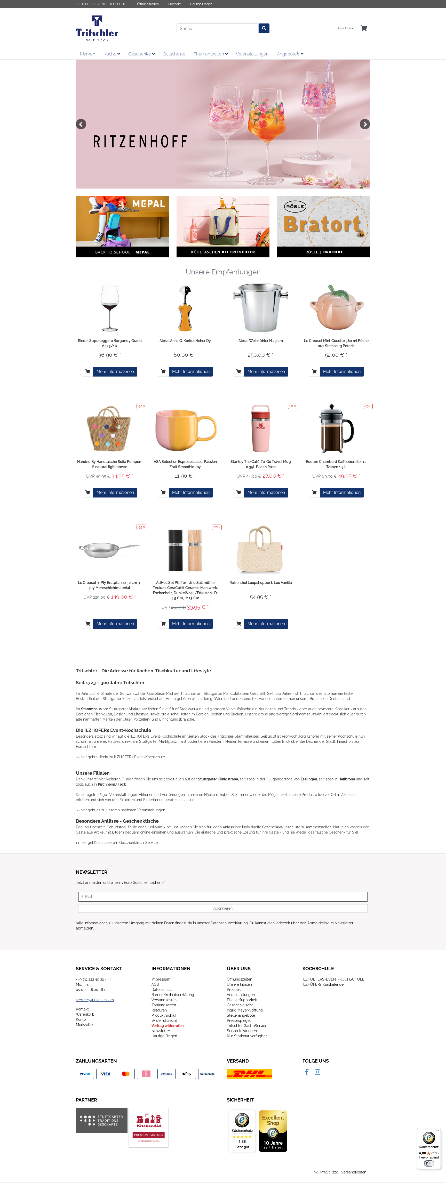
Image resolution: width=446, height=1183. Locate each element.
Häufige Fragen (201, 4)
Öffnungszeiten (148, 4)
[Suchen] (264, 28)
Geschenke (140, 53)
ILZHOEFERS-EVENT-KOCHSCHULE (102, 4)
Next (365, 124)
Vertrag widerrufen (168, 1026)
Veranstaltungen (252, 53)
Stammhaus (91, 709)
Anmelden (345, 28)
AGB (155, 984)
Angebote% (289, 53)
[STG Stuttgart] (102, 1120)
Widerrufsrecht (164, 1020)
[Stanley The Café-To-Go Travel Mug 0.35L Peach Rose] (261, 428)
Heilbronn (346, 779)
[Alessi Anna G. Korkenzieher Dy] (185, 307)
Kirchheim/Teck (112, 784)
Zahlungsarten (164, 1005)
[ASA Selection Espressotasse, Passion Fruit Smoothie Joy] (185, 428)
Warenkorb (85, 1014)
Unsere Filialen (239, 984)
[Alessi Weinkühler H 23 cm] (260, 307)
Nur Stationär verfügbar (247, 1036)
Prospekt (174, 4)
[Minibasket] (363, 28)
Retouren (159, 1010)
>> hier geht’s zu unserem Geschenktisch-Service (117, 843)
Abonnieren (223, 908)
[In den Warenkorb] (87, 372)
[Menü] (438, 1132)
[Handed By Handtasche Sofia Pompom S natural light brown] (109, 428)
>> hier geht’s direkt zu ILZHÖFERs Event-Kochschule (120, 757)
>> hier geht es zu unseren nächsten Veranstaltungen (120, 810)
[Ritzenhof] (223, 124)
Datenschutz (162, 990)
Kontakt (82, 1009)
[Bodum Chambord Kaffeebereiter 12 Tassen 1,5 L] (336, 428)
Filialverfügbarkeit (242, 1000)
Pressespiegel (239, 1020)
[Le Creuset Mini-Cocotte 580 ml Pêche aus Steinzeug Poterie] (336, 307)
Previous (81, 124)
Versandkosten (164, 1000)
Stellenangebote (241, 1015)
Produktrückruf (164, 1015)
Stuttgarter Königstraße (218, 779)
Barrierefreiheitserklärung (173, 995)
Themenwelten (209, 53)
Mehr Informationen (115, 371)
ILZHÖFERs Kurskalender (323, 984)
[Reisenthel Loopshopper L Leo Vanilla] (261, 549)
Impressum (161, 979)
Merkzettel (85, 1025)
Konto (81, 1019)
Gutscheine (174, 53)
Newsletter (161, 1031)
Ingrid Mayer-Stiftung (245, 1010)
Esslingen (309, 779)
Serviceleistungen (242, 1031)
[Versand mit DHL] (249, 1074)
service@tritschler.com (95, 1000)
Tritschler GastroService (247, 1026)
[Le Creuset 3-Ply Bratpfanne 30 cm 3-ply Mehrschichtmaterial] (110, 549)
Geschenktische (240, 1005)
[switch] (429, 1163)
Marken (87, 53)
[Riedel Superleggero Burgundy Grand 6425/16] (109, 307)
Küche (110, 53)
